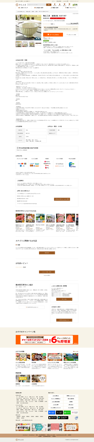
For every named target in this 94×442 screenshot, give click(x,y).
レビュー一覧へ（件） (47, 271)
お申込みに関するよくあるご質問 (62, 199)
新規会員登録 (59, 1)
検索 (49, 4)
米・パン (26, 396)
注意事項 (45, 38)
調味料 (18, 399)
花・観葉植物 (41, 401)
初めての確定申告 (71, 398)
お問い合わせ (71, 404)
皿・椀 (36, 139)
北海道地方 (18, 416)
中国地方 (41, 416)
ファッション (31, 401)
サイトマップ (25, 434)
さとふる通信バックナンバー (56, 407)
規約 (37, 434)
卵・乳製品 (41, 396)
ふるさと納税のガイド (54, 4)
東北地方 (23, 416)
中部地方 (32, 416)
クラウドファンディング (74, 1)
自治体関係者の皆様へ (47, 436)
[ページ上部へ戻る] (89, 434)
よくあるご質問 (65, 1)
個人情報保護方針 (42, 434)
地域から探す (18, 414)
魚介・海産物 (21, 396)
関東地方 (27, 416)
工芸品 (27, 141)
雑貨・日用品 (28, 139)
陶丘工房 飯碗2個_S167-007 (54, 16)
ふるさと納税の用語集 (56, 401)
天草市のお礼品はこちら (64, 320)
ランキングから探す (19, 405)
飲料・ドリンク (26, 398)
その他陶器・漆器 (38, 141)
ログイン (53, 1)
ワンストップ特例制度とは (55, 398)
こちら (27, 174)
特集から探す (18, 420)
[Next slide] (77, 222)
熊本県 (20, 286)
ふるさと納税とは (56, 395)
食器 (33, 139)
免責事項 (69, 434)
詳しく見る (64, 299)
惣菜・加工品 (41, 398)
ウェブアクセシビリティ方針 (61, 434)
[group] (28, 27)
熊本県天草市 (46, 18)
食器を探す (47, 252)
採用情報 (54, 436)
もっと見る (76, 351)
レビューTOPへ (47, 275)
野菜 (37, 396)
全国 (16, 286)
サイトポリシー (31, 434)
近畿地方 (37, 416)
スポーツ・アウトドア (20, 401)
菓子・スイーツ (33, 398)
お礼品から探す (18, 395)
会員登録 (70, 401)
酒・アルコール (19, 398)
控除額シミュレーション (71, 395)
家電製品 (21, 399)
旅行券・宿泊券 (27, 399)
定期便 (18, 402)
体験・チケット (34, 399)
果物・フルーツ (32, 396)
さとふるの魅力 (71, 407)
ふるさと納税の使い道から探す (27, 420)
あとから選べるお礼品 (24, 402)
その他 (46, 401)
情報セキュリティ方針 (51, 434)
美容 (26, 401)
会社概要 (40, 436)
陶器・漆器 (32, 141)
